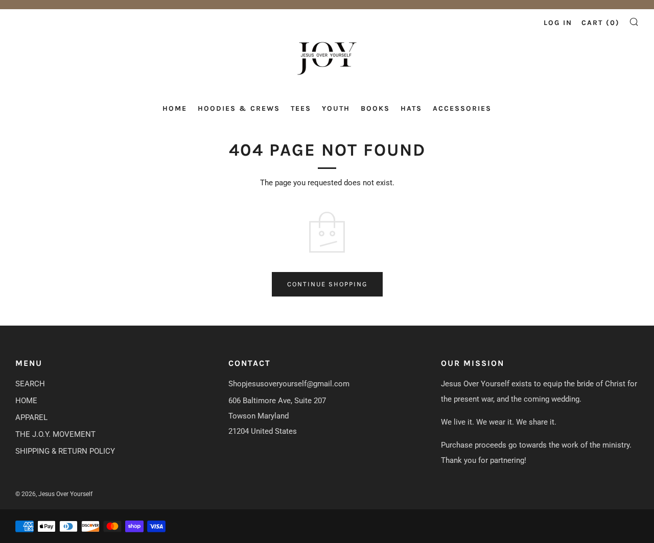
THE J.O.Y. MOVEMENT (55, 434)
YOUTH (336, 108)
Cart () (600, 22)
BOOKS (375, 108)
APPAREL (31, 417)
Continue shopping (327, 284)
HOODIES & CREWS (239, 108)
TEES (301, 108)
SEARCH (30, 383)
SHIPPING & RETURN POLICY (65, 451)
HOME (174, 108)
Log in (558, 22)
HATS (411, 108)
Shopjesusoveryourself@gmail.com (288, 383)
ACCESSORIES (462, 108)
